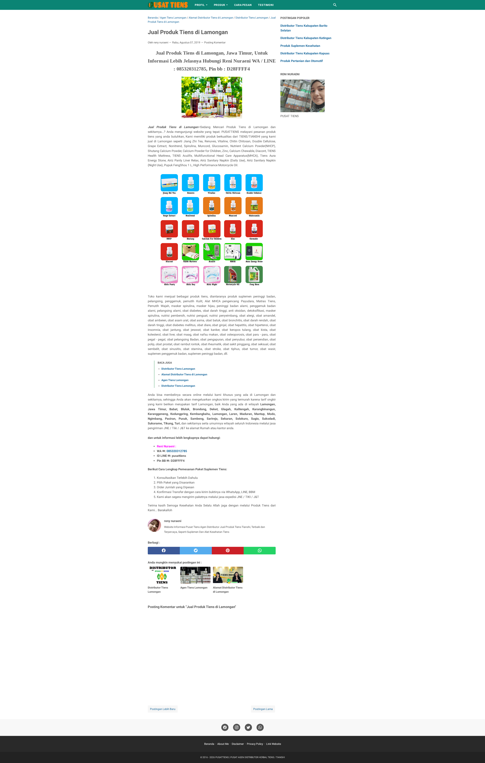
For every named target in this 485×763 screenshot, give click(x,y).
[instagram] (236, 727)
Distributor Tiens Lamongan (178, 368)
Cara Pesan (243, 4)
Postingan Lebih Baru (162, 709)
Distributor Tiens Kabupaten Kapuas (304, 53)
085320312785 (177, 451)
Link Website (273, 743)
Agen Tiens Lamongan (175, 380)
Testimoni (266, 4)
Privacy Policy (255, 743)
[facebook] (164, 550)
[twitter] (196, 550)
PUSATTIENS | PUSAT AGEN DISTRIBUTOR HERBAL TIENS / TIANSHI (250, 757)
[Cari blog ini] (335, 5)
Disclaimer (238, 743)
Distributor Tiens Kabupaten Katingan (305, 38)
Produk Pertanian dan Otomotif (301, 61)
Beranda (209, 743)
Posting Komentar (215, 42)
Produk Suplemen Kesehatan (300, 46)
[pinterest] (228, 550)
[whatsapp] (260, 550)
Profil (200, 4)
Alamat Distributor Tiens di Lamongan (184, 374)
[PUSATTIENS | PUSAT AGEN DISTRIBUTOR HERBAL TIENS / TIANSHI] (168, 5)
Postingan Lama (263, 709)
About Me (223, 743)
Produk (219, 4)
